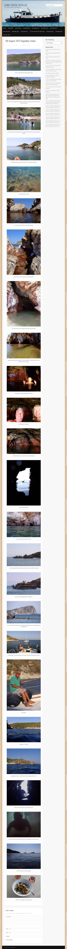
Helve (9, 45)
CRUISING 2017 (24, 31)
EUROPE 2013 (24, 45)
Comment (8, 917)
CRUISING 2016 (15, 31)
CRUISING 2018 (50, 31)
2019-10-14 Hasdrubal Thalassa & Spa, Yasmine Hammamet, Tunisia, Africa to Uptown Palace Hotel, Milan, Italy (53, 102)
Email (8, 933)
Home (4, 28)
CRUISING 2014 (53, 28)
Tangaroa (10, 28)
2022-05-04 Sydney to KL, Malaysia (52, 73)
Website (7, 936)
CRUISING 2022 (6, 34)
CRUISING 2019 (58, 31)
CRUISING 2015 (6, 31)
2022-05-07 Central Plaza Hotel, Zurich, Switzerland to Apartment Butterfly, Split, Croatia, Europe (53, 62)
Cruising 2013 (44, 28)
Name (8, 929)
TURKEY (28, 45)
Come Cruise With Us (15, 5)
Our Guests (18, 28)
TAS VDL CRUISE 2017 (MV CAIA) (37, 31)
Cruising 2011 (26, 28)
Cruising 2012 (35, 28)
